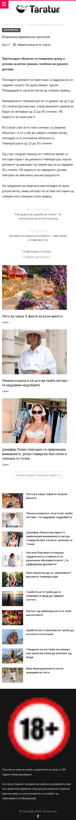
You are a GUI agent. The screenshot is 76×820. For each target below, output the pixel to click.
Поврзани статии (36, 251)
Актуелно (18, 24)
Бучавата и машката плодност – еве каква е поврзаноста (38, 235)
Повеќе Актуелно (36, 257)
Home (5, 24)
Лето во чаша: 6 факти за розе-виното (32, 316)
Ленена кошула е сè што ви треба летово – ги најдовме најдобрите (36, 383)
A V (8, 44)
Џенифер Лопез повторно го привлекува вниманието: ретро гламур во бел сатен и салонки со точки (34, 453)
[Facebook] (38, 816)
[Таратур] (38, 5)
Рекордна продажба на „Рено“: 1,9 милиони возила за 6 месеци (38, 214)
